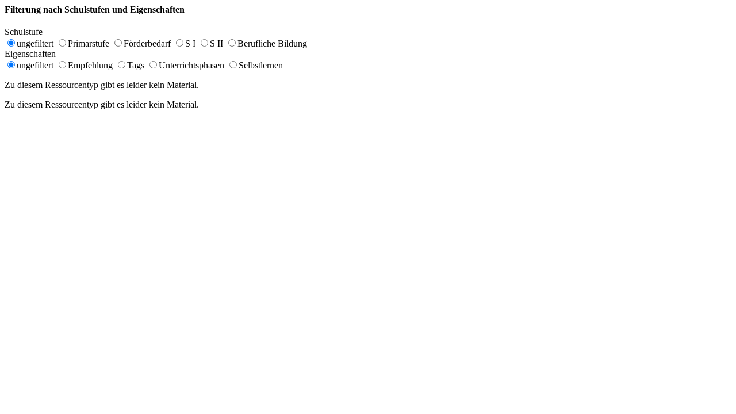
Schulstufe (29, 32)
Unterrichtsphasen (191, 65)
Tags (135, 65)
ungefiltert (35, 43)
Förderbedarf (147, 43)
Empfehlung (90, 65)
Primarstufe (88, 43)
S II (216, 43)
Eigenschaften (36, 54)
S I (190, 43)
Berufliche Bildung (272, 43)
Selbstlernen (261, 65)
